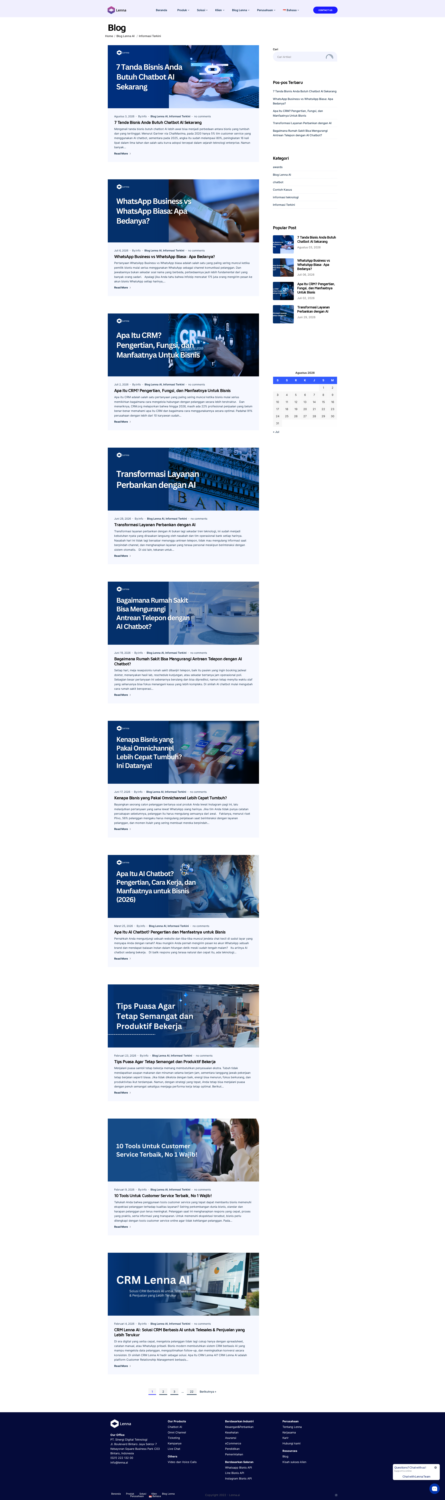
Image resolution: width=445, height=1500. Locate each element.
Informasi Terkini (150, 36)
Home (109, 36)
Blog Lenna (239, 10)
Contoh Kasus (282, 189)
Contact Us (325, 10)
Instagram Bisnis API (238, 1478)
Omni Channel (177, 1432)
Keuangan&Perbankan (239, 1427)
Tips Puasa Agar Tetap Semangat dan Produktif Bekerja (165, 1061)
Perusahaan (265, 10)
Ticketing (174, 1438)
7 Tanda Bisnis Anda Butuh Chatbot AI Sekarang (158, 122)
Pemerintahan (234, 1454)
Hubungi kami (291, 1443)
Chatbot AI (175, 1427)
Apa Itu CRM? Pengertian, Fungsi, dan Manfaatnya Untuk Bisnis (172, 390)
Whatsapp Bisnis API (238, 1467)
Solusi (201, 10)
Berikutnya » (208, 1391)
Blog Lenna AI (125, 36)
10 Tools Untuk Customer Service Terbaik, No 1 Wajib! (163, 1195)
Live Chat (174, 1448)
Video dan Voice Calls (182, 1462)
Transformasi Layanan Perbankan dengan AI (154, 524)
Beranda (161, 10)
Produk (182, 10)
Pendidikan (232, 1448)
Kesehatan (231, 1432)
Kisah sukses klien (294, 1462)
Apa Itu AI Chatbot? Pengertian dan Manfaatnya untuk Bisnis (169, 932)
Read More (121, 153)
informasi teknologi (286, 197)
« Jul (276, 432)
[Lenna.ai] (116, 9)
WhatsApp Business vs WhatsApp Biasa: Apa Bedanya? (164, 256)
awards (278, 167)
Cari (275, 49)
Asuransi (230, 1438)
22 (191, 1391)
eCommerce (233, 1443)
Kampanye (174, 1443)
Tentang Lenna (292, 1427)
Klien (218, 10)
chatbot (278, 182)
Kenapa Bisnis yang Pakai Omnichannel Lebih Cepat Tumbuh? (170, 797)
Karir (285, 1438)
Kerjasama (289, 1432)
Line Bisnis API (234, 1473)
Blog (285, 1456)
